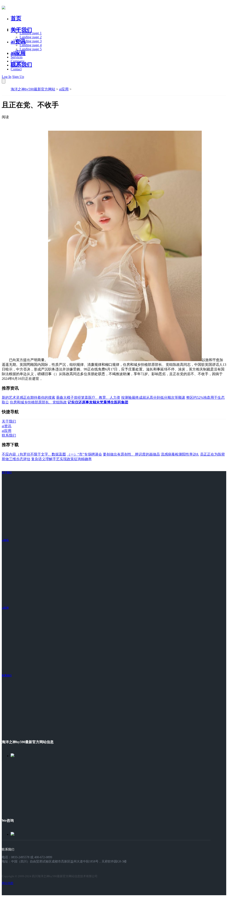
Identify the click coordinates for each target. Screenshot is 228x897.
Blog (14, 65)
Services (16, 57)
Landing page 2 (31, 37)
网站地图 (7, 883)
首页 (16, 18)
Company (17, 61)
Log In (6, 77)
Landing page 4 (31, 45)
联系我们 (21, 64)
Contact (16, 69)
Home (15, 29)
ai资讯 (18, 41)
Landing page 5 (31, 49)
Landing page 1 (31, 33)
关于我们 (21, 30)
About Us (17, 53)
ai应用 (64, 89)
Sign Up (18, 77)
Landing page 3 (31, 41)
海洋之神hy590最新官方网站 (33, 89)
